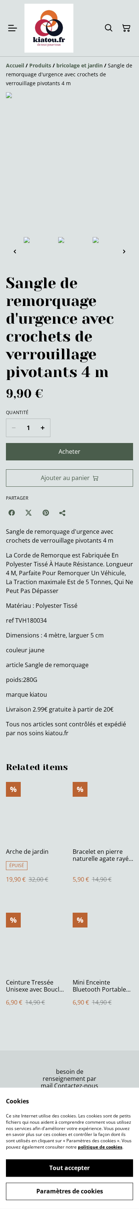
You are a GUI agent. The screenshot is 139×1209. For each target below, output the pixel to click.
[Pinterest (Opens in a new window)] (45, 512)
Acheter (69, 451)
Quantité (17, 412)
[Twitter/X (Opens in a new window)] (28, 512)
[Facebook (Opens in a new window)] (11, 512)
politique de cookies (100, 1147)
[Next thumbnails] (124, 251)
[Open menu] (12, 28)
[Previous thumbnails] (15, 251)
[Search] (109, 28)
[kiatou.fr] (48, 28)
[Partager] (62, 512)
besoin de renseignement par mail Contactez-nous (69, 1079)
